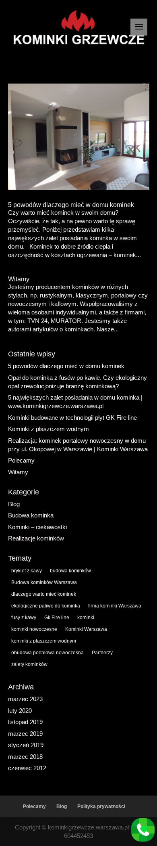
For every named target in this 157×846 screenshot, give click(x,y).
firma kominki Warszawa (114, 606)
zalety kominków (29, 664)
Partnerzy (102, 652)
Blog (14, 503)
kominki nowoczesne (34, 629)
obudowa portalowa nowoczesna (47, 652)
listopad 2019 (25, 721)
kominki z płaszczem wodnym (43, 641)
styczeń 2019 (25, 744)
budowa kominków (70, 571)
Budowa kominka (31, 515)
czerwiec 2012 (27, 767)
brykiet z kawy (26, 571)
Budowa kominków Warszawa (44, 582)
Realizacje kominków (36, 538)
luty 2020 (20, 710)
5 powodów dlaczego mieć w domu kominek (71, 204)
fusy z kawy (23, 617)
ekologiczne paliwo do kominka (45, 606)
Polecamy (21, 460)
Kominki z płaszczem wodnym (48, 428)
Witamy (18, 279)
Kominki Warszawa (86, 629)
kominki (85, 617)
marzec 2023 (25, 698)
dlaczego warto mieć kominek (43, 594)
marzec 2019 (25, 733)
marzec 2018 (25, 756)
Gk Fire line (56, 617)
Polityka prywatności (101, 806)
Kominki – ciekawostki (37, 527)
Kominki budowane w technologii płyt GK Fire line (72, 417)
